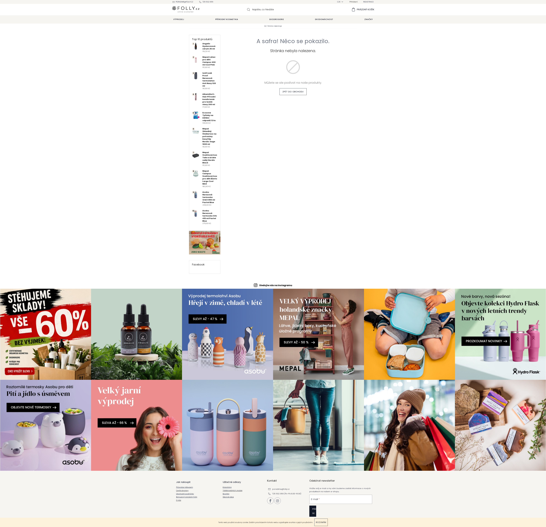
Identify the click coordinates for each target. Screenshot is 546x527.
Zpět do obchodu (293, 91)
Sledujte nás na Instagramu (275, 285)
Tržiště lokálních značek (232, 490)
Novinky (226, 494)
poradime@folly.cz (184, 2)
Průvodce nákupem (184, 487)
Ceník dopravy (182, 490)
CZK (339, 2)
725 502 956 (207, 2)
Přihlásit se (314, 511)
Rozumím (321, 522)
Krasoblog (227, 487)
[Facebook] (270, 500)
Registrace (368, 2)
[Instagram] (277, 500)
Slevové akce (228, 497)
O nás (178, 500)
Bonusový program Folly (186, 497)
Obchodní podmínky (185, 494)
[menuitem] (179, 19)
